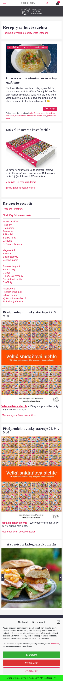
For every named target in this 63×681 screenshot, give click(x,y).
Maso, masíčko (10, 221)
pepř (44, 116)
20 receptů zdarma (26, 182)
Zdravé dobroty (11, 295)
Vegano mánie (10, 260)
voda (8, 118)
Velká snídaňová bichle (14, 406)
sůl (54, 116)
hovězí (49, 113)
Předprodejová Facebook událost (18, 415)
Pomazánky (9, 269)
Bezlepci (27, 47)
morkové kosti (20, 116)
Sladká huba (9, 237)
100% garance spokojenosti (20, 187)
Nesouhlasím (31, 662)
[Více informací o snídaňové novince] (31, 321)
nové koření (37, 116)
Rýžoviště (8, 234)
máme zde (55, 644)
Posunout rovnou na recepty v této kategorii (25, 33)
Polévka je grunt (40, 47)
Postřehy (18, 209)
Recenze (7, 209)
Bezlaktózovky (15, 47)
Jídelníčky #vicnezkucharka (17, 215)
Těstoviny (8, 231)
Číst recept (49, 108)
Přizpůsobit (31, 670)
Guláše (6, 272)
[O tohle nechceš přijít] (58, 2)
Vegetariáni (9, 250)
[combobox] (31, 3)
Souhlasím (31, 654)
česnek (37, 113)
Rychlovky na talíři (12, 292)
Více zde (10, 182)
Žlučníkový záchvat (13, 301)
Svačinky (7, 282)
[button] (58, 622)
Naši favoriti (9, 288)
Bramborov (8, 228)
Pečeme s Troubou (13, 244)
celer (31, 113)
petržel (50, 116)
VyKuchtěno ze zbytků (14, 298)
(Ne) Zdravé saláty (12, 279)
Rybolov (7, 225)
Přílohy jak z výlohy (13, 276)
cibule (43, 113)
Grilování (7, 241)
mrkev (29, 116)
